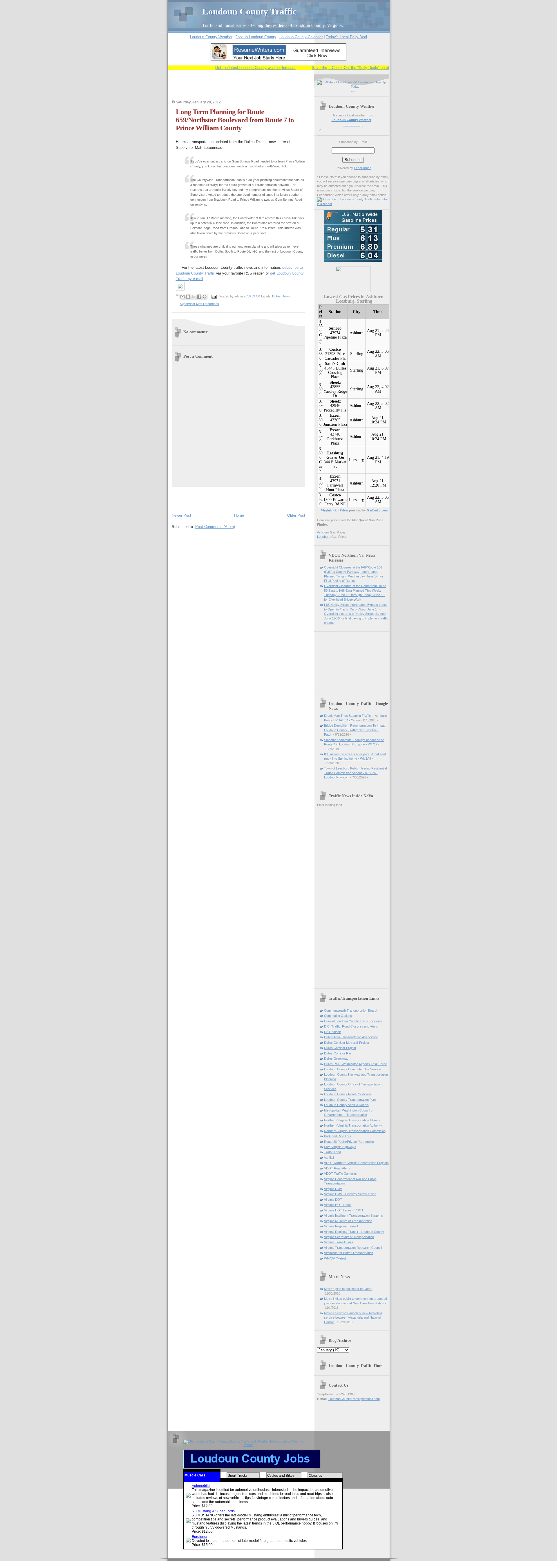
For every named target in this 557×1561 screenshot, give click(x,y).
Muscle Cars (195, 1475)
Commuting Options (338, 1015)
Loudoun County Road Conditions (347, 1094)
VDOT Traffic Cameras (340, 1173)
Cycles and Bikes (280, 1476)
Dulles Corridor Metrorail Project (346, 1042)
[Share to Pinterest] (204, 296)
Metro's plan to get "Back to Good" (348, 1289)
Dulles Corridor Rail (337, 1053)
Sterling (356, 354)
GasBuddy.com (377, 510)
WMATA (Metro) (335, 1258)
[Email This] (182, 296)
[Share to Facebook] (199, 296)
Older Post (296, 515)
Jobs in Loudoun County (256, 37)
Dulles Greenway (336, 1058)
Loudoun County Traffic (249, 11)
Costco (335, 349)
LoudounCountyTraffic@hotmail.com (354, 1399)
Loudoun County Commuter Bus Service (352, 1069)
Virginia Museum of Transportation (348, 1221)
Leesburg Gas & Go (335, 455)
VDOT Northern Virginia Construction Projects (356, 1163)
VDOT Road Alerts (337, 1168)
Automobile (201, 1486)
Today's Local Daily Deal (346, 37)
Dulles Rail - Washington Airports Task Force (355, 1064)
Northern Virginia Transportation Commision (355, 1131)
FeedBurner (362, 168)
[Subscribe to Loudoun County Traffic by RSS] (345, 199)
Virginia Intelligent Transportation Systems (353, 1215)
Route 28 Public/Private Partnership (349, 1141)
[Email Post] (214, 296)
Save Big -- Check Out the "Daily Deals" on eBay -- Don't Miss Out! (351, 67)
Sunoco (335, 328)
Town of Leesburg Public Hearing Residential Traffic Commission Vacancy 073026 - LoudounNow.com (355, 773)
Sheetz (335, 382)
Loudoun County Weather (211, 37)
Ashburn (357, 333)
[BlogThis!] (188, 296)
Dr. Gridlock (332, 1032)
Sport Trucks (237, 1476)
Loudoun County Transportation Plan (350, 1099)
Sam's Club (335, 363)
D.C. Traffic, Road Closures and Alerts (351, 1026)
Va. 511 (329, 1157)
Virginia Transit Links (338, 1242)
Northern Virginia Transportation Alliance (352, 1120)
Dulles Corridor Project (340, 1048)
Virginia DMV (333, 1189)
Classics (315, 1476)
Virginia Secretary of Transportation (349, 1237)
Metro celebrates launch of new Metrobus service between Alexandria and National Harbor (353, 1317)
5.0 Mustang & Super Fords (213, 1511)
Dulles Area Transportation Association (351, 1037)
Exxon (335, 415)
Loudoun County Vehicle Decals (346, 1105)
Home (239, 515)
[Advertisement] (240, 89)
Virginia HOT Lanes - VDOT (344, 1210)
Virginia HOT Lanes (338, 1205)
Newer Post (181, 515)
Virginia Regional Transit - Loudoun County (354, 1231)
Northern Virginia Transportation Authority (353, 1125)
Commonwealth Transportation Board (350, 1010)
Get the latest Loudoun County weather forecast (238, 67)
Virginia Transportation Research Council (353, 1247)
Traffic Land (332, 1152)
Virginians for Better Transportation (348, 1253)
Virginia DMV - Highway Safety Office (350, 1194)
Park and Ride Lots (337, 1136)
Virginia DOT (333, 1199)
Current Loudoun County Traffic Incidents (353, 1021)
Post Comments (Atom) (215, 526)
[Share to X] (193, 296)
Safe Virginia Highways (340, 1147)
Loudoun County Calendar (301, 37)
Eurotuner (199, 1537)
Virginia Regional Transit (341, 1226)
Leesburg (356, 460)
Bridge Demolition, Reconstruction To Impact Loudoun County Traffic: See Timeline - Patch (355, 730)
